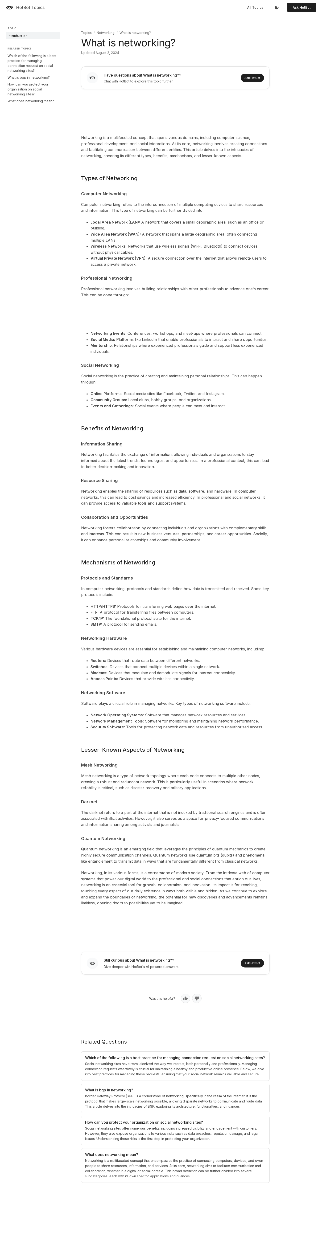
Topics (86, 33)
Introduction (18, 36)
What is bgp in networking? (29, 77)
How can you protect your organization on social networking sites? (28, 89)
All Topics (255, 7)
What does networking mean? (31, 101)
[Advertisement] (175, 111)
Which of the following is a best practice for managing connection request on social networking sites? (32, 63)
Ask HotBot (302, 7)
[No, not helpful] (197, 998)
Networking (106, 33)
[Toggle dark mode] (276, 7)
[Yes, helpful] (185, 998)
